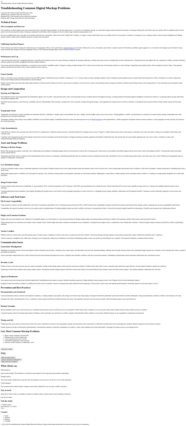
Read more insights (7, 349)
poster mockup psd (69, 48)
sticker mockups (97, 119)
